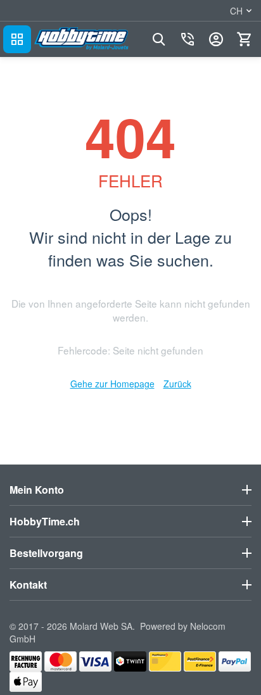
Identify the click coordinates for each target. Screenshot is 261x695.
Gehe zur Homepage (112, 383)
